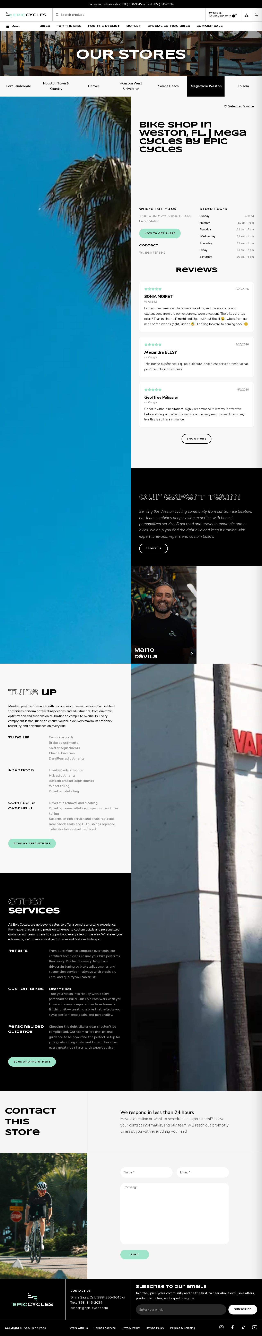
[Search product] (57, 14)
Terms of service (105, 1328)
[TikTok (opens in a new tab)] (243, 1328)
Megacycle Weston (206, 86)
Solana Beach (168, 86)
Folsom (243, 86)
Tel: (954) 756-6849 (152, 253)
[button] (223, 14)
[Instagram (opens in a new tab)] (221, 1328)
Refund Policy (155, 1328)
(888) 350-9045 (131, 4)
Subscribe (243, 1309)
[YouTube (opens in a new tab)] (254, 1328)
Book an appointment (32, 843)
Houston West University (131, 86)
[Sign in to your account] (246, 14)
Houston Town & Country (56, 86)
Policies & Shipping (182, 1328)
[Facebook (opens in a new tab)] (232, 1328)
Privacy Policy (131, 1328)
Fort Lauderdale (18, 86)
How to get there (160, 233)
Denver (93, 86)
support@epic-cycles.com (89, 1308)
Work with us (79, 1328)
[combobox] (131, 15)
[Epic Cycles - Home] (26, 15)
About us (153, 548)
